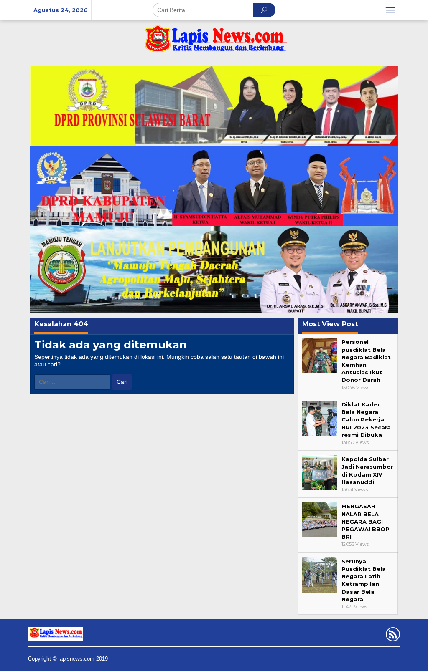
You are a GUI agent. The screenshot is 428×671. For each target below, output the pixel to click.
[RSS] (392, 636)
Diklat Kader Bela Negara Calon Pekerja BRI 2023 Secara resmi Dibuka (366, 419)
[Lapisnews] (214, 42)
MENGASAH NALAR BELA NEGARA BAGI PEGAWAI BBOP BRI (365, 521)
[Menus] (390, 10)
